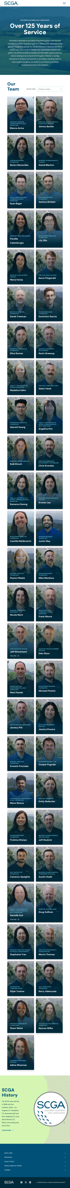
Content (7, 1170)
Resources (8, 1157)
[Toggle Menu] (64, 3)
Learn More (6, 1130)
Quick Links (8, 1153)
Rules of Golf (9, 1161)
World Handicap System (13, 1166)
